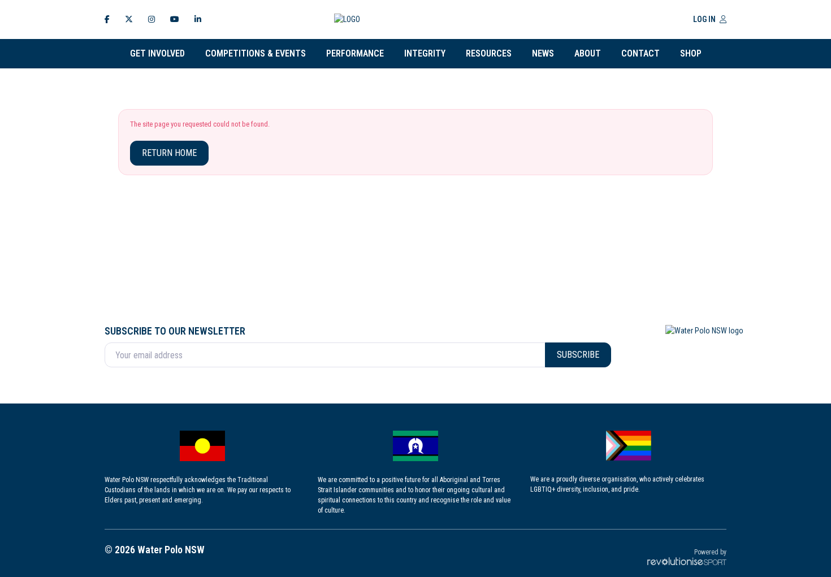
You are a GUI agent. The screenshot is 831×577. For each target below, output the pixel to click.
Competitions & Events (255, 53)
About (587, 53)
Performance (355, 53)
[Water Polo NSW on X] (129, 19)
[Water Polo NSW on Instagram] (151, 19)
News (543, 53)
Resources (489, 53)
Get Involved (157, 53)
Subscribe (578, 354)
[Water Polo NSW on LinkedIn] (197, 19)
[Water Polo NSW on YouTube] (174, 19)
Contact (640, 53)
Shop (691, 53)
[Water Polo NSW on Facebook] (107, 19)
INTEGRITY (424, 53)
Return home (169, 152)
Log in (705, 19)
